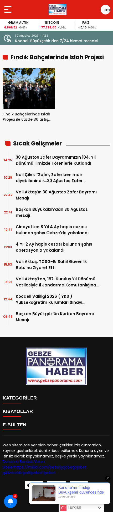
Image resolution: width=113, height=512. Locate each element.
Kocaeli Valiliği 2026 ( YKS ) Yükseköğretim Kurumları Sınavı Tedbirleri (49, 299)
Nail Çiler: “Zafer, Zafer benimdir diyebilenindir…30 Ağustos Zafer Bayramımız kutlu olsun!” (49, 178)
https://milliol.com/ (32, 467)
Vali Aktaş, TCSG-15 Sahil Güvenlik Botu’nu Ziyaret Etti (51, 264)
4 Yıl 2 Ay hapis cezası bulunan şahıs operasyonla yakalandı (54, 247)
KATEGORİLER (20, 398)
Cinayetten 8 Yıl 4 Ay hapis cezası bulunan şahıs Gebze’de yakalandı (52, 230)
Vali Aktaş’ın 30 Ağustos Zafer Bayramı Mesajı (56, 195)
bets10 (55, 467)
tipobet (35, 472)
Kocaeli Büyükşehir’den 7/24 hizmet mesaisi (56, 40)
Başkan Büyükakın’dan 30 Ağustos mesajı (52, 212)
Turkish (73, 507)
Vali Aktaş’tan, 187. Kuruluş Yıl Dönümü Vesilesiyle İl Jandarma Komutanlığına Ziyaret (56, 282)
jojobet (67, 467)
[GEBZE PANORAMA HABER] (57, 9)
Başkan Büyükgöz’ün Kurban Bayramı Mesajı (55, 317)
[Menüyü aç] (8, 9)
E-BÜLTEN (14, 424)
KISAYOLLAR (18, 411)
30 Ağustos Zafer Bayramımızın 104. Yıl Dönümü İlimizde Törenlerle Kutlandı (56, 160)
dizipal (23, 472)
